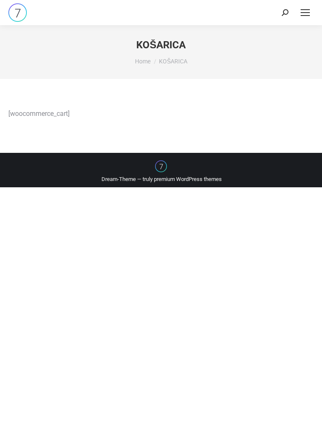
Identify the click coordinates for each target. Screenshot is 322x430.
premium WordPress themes (188, 179)
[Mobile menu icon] (305, 12)
